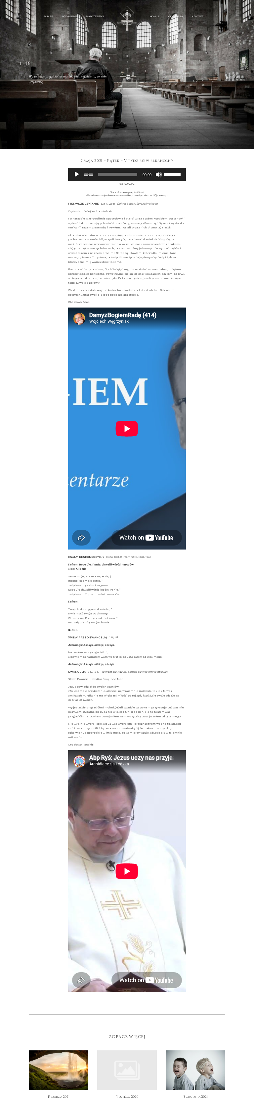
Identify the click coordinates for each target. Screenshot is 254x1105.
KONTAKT (197, 16)
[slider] (173, 174)
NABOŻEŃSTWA (95, 16)
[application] (127, 174)
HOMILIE (154, 16)
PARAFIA (48, 16)
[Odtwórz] (76, 174)
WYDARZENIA (69, 16)
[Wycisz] (158, 174)
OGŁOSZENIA (175, 16)
